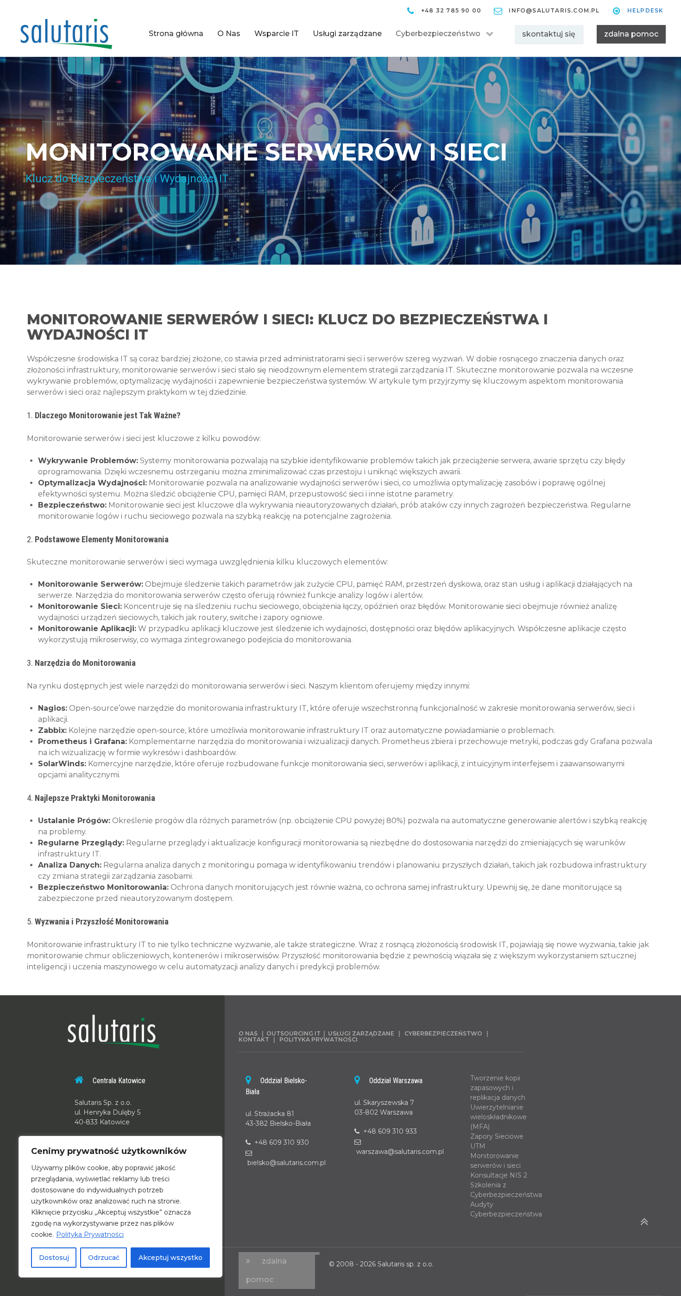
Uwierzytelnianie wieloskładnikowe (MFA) (498, 1117)
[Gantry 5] (66, 32)
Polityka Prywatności (90, 1234)
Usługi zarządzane (361, 1033)
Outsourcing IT (293, 1033)
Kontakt (256, 1039)
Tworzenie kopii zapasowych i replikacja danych (497, 1088)
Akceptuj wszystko (170, 1257)
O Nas (248, 1033)
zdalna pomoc (631, 34)
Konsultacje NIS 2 (498, 1175)
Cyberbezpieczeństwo (445, 1033)
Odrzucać (104, 1257)
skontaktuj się (548, 34)
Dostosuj (54, 1257)
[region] (120, 1206)
